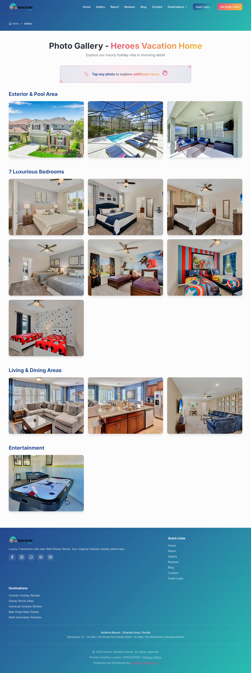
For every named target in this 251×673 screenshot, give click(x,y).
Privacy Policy (152, 657)
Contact (157, 7)
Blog (144, 7)
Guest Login (202, 6)
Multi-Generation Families (25, 617)
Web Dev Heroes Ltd (144, 662)
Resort (114, 7)
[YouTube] (40, 557)
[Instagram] (21, 557)
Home (86, 7)
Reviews (129, 7)
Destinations (176, 7)
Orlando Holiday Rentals (24, 595)
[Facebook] (12, 557)
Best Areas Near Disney (24, 612)
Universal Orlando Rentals (25, 606)
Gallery (100, 7)
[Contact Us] (50, 557)
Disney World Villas (21, 601)
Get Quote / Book (230, 6)
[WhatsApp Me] (31, 557)
